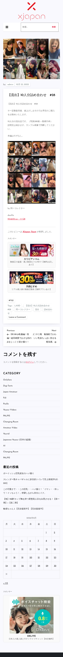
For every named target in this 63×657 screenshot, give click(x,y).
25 (14, 566)
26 (22, 566)
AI (4, 446)
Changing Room (10, 422)
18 (14, 557)
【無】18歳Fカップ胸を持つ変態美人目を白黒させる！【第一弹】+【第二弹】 (31, 501)
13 (30, 549)
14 (39, 549)
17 (6, 557)
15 (47, 549)
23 (55, 557)
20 (31, 557)
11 (14, 549)
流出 (37, 309)
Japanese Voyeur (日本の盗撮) (17, 440)
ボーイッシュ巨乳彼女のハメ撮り (18, 473)
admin (10, 84)
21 (39, 557)
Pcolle (6, 404)
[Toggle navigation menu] (7, 27)
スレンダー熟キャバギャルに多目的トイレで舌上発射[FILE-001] (30, 481)
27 (31, 566)
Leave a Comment (18, 317)
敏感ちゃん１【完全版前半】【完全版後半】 (23, 509)
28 (39, 566)
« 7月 (5, 583)
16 (55, 549)
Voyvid (6, 434)
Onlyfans (7, 380)
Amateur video (10, 428)
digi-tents (8, 386)
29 (47, 566)
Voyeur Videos (9, 410)
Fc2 (11, 300)
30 (55, 566)
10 (7, 549)
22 (47, 557)
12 (22, 549)
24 (7, 566)
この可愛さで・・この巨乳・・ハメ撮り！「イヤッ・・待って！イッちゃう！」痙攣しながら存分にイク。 (31, 491)
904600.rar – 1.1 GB (16, 219)
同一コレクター (23, 309)
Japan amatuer (10, 392)
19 (22, 557)
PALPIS (6, 416)
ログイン (30, 362)
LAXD (17, 306)
